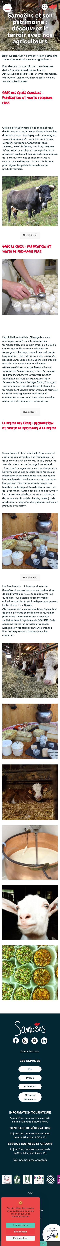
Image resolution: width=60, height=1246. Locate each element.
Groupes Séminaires (30, 1097)
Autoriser (41, 1244)
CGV (30, 1193)
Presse (30, 1078)
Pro (30, 1069)
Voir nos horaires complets (30, 1160)
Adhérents (30, 1086)
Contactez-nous (30, 1051)
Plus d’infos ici (30, 235)
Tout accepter (20, 1225)
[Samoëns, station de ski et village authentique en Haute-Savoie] (53, 7)
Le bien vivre (16, 55)
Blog (4, 55)
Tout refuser (20, 1231)
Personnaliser (20, 1238)
